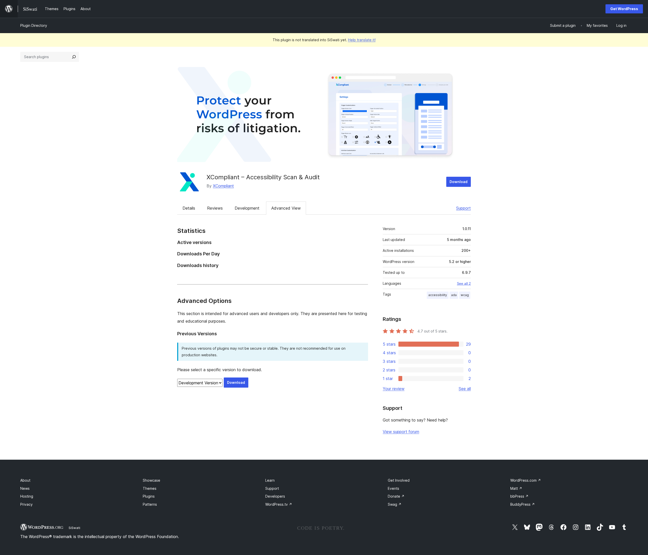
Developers (275, 496)
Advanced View (286, 208)
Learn (270, 480)
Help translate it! (362, 40)
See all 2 (464, 283)
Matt (516, 488)
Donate (396, 496)
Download (459, 182)
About (25, 480)
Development (247, 208)
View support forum (401, 431)
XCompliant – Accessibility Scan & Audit (263, 177)
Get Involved (399, 480)
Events (393, 488)
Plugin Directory (33, 25)
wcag (465, 295)
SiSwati (74, 528)
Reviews (215, 208)
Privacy (26, 504)
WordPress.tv (278, 504)
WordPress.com (525, 480)
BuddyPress (522, 504)
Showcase (151, 480)
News (25, 488)
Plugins (149, 496)
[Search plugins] (74, 57)
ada (454, 295)
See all (465, 388)
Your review (393, 388)
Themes (149, 488)
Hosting (26, 496)
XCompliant (223, 185)
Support (463, 208)
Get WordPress (624, 9)
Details (189, 208)
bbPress (519, 496)
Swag (394, 504)
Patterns (150, 504)
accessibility (437, 295)
